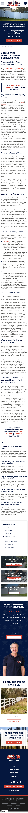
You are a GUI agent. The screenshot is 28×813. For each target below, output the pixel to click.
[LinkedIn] (11, 782)
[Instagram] (7, 782)
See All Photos (14, 721)
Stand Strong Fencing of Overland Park (12, 68)
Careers (14, 776)
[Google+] (17, 782)
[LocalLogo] (13, 3)
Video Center (14, 769)
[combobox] (4, 811)
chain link (3, 104)
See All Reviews (14, 637)
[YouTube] (20, 782)
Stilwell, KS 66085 (14, 760)
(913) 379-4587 (15, 36)
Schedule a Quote (14, 40)
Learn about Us (14, 578)
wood (22, 102)
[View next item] (17, 633)
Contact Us (14, 773)
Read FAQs (14, 593)
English (3, 811)
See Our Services (14, 564)
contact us (9, 87)
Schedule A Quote (14, 742)
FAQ (14, 766)
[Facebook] (14, 782)
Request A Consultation (14, 786)
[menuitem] (15, 527)
